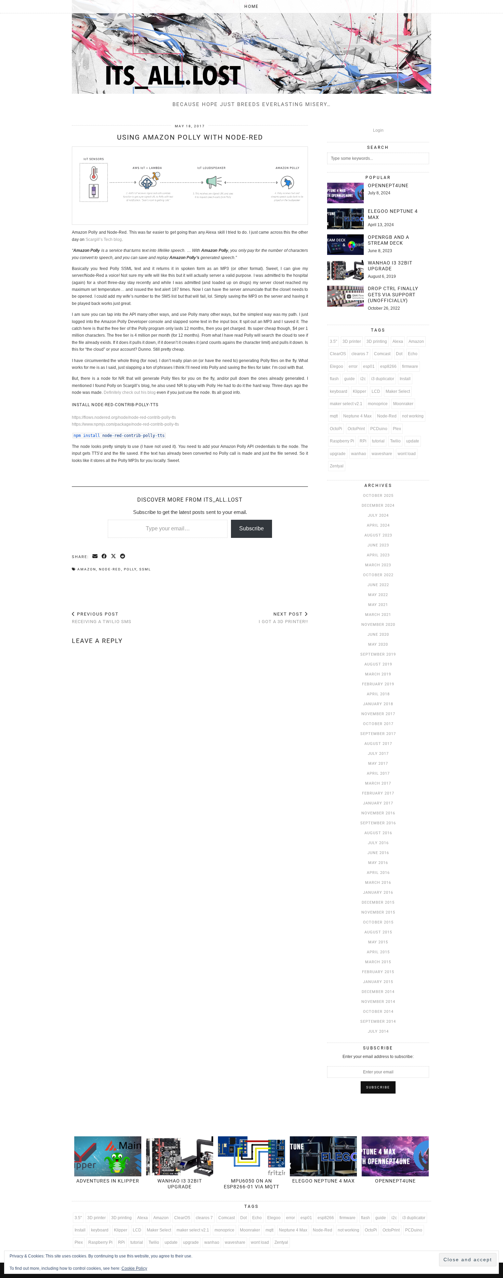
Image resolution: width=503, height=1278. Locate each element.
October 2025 (378, 495)
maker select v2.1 (346, 403)
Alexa (397, 341)
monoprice (378, 403)
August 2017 (378, 743)
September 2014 (378, 1021)
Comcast (382, 353)
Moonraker (403, 403)
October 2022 (378, 575)
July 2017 (378, 753)
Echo (412, 353)
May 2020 (378, 644)
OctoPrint (356, 428)
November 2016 (378, 813)
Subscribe (251, 528)
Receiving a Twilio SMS (101, 617)
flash (334, 378)
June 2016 (378, 853)
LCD (376, 391)
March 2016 (378, 882)
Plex (397, 428)
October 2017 (378, 724)
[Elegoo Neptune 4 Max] (345, 218)
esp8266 (388, 366)
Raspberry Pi (342, 441)
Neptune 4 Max (357, 416)
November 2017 (378, 714)
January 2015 (378, 982)
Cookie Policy (134, 1268)
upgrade (338, 453)
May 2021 (378, 605)
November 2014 (378, 1001)
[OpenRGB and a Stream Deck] (345, 244)
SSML (145, 569)
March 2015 (378, 962)
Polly (130, 569)
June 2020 (378, 634)
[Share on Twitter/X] (114, 556)
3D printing (376, 341)
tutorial (378, 441)
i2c (363, 378)
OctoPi (336, 428)
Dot (399, 353)
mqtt (334, 416)
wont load (407, 453)
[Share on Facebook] (104, 556)
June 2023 (378, 545)
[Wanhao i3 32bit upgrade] (345, 270)
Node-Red (110, 569)
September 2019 (378, 654)
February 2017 (378, 793)
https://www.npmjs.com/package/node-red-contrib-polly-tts (125, 424)
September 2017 (378, 734)
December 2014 (378, 992)
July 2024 (378, 515)
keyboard (338, 391)
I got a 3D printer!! (283, 617)
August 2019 (378, 664)
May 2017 (378, 763)
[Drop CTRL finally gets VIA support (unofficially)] (345, 296)
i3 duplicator (382, 378)
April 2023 (378, 555)
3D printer (352, 341)
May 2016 (378, 863)
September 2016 (378, 823)
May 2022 (378, 595)
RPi (363, 441)
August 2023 (378, 535)
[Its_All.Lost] (251, 47)
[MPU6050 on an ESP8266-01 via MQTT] (251, 1156)
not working (413, 416)
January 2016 (378, 892)
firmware (410, 366)
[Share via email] (95, 556)
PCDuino (378, 428)
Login (378, 130)
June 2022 (378, 585)
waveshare (382, 453)
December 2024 (378, 505)
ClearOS (338, 353)
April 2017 (378, 773)
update (412, 441)
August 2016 (378, 833)
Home (251, 6)
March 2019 (378, 674)
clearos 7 (360, 353)
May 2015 (378, 942)
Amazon (86, 569)
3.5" (333, 341)
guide (349, 378)
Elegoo (336, 366)
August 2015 (378, 932)
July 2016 (378, 843)
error (353, 366)
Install (405, 378)
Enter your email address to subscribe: (378, 1056)
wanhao (358, 453)
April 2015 (378, 952)
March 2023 (378, 565)
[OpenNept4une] (345, 193)
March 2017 (378, 783)
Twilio (395, 441)
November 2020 (378, 624)
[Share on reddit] (123, 556)
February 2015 (378, 972)
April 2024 (378, 525)
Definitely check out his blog (130, 392)
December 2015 (378, 902)
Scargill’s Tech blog (104, 239)
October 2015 (378, 922)
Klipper (359, 391)
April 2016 (378, 872)
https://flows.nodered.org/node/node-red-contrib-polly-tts (124, 417)
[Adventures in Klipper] (107, 1156)
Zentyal (337, 466)
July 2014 (378, 1031)
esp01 (369, 366)
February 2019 (378, 684)
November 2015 (378, 912)
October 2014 (378, 1011)
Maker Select (398, 391)
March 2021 (378, 614)
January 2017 (378, 803)
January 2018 (378, 704)
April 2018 (378, 694)
